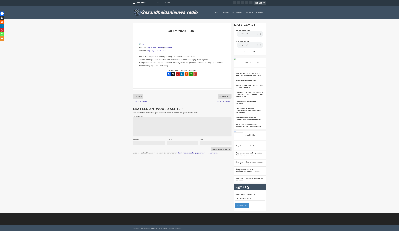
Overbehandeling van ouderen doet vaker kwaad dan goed (249, 163)
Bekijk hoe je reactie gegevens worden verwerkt (197, 153)
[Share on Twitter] (173, 74)
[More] (2, 38)
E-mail (170, 140)
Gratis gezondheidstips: (245, 194)
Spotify (151, 51)
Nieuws (226, 12)
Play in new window (155, 47)
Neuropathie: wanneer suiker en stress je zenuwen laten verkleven (248, 126)
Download (168, 47)
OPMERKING (138, 116)
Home (217, 12)
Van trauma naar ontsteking (246, 80)
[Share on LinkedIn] (182, 74)
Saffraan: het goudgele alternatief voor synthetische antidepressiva (248, 74)
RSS (164, 51)
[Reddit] (2, 22)
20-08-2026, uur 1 (243, 30)
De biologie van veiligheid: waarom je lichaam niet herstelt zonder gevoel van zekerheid (249, 94)
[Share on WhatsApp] (191, 74)
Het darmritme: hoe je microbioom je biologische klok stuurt (250, 86)
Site (201, 140)
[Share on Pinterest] (178, 74)
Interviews (237, 12)
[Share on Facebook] (169, 74)
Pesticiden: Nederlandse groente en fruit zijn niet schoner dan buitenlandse (249, 155)
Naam (136, 140)
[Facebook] (2, 14)
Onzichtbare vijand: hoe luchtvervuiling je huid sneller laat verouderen (248, 110)
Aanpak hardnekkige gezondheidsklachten (161, 3)
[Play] (141, 44)
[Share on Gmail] (195, 74)
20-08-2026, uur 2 (243, 41)
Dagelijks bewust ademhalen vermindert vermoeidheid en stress (249, 147)
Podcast (249, 12)
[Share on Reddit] (186, 74)
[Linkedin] (2, 26)
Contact (260, 12)
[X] (2, 18)
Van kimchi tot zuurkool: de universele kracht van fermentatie (248, 118)
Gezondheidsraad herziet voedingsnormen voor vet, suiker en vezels (249, 171)
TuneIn (158, 51)
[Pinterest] (2, 30)
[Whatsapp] (2, 34)
